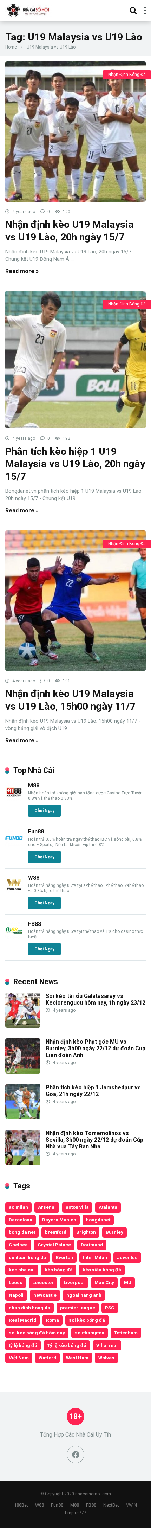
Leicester (43, 1282)
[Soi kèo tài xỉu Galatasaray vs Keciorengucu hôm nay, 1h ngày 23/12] (22, 1026)
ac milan (18, 1207)
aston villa (77, 1207)
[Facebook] (75, 1454)
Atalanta (108, 1207)
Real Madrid (22, 1320)
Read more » (22, 271)
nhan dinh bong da (29, 1307)
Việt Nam (19, 1357)
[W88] (14, 891)
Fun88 (36, 831)
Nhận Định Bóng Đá (127, 74)
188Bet (21, 1505)
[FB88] (14, 937)
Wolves (106, 1357)
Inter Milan (95, 1257)
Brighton (86, 1232)
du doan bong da (27, 1257)
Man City (104, 1282)
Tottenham (126, 1332)
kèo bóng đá (59, 1269)
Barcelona (20, 1220)
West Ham (77, 1357)
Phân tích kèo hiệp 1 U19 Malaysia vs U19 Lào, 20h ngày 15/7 (75, 464)
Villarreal (107, 1345)
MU (127, 1282)
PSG (109, 1307)
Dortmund (92, 1244)
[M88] (14, 798)
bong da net (22, 1232)
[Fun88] (14, 845)
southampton (89, 1332)
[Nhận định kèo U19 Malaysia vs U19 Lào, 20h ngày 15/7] (75, 131)
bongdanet (98, 1220)
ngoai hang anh (83, 1295)
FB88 (34, 924)
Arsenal (47, 1207)
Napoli (16, 1295)
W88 (33, 878)
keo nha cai (22, 1269)
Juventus (127, 1257)
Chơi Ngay (44, 810)
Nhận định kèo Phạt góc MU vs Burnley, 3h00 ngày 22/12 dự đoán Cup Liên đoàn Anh (95, 1048)
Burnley (114, 1232)
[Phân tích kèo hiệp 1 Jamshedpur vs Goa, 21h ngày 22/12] (22, 1117)
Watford (47, 1357)
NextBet (111, 1505)
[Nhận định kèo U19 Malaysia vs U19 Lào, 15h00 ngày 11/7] (75, 600)
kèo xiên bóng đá (102, 1269)
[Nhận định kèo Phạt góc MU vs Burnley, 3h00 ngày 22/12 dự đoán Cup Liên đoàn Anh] (22, 1071)
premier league (77, 1307)
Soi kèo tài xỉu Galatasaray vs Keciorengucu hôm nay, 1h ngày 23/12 (95, 999)
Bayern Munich (59, 1220)
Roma (52, 1320)
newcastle (45, 1295)
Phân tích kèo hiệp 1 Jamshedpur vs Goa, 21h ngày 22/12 (93, 1090)
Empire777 (75, 1512)
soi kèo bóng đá (87, 1320)
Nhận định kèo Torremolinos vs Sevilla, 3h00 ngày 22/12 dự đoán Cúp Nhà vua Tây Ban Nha (94, 1140)
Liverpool (74, 1282)
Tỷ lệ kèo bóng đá (66, 1345)
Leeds (15, 1282)
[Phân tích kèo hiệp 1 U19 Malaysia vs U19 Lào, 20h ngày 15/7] (75, 359)
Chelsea (18, 1244)
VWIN (131, 1505)
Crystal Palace (54, 1244)
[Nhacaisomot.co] (28, 10)
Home (11, 47)
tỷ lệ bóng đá (23, 1345)
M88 (33, 785)
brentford (55, 1232)
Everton (64, 1257)
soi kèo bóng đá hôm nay (37, 1332)
